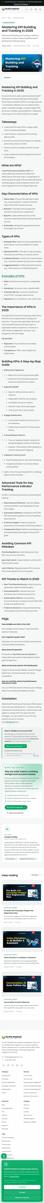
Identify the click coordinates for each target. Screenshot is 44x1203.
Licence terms (6, 1151)
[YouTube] (12, 1065)
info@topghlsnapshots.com (13, 1057)
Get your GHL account (31, 1096)
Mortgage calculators (9, 1086)
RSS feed (5, 1129)
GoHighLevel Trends (18, 18)
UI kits (4, 1093)
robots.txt (5, 1125)
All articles (35, 875)
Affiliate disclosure (8, 1158)
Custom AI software (30, 1093)
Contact (26, 1108)
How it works (28, 1075)
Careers (26, 1112)
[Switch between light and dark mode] (31, 9)
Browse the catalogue (21, 4)
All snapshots (6, 1075)
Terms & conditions (8, 1137)
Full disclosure (36, 754)
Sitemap (4, 1118)
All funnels (5, 1079)
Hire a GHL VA (28, 1079)
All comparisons (10, 859)
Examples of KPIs (13, 276)
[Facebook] (3, 1065)
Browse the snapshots (15, 807)
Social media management (32, 1082)
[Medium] (21, 1065)
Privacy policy (6, 1144)
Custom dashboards (8, 1082)
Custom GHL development (32, 1089)
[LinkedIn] (17, 1065)
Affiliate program (29, 1118)
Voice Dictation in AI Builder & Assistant (20, 958)
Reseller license (7, 1155)
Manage (22, 1192)
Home (3, 18)
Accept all (22, 1187)
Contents (7, 77)
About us (26, 1105)
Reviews (4, 1115)
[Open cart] (36, 9)
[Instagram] (8, 1065)
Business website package (32, 1086)
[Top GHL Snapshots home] (10, 9)
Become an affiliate (30, 1122)
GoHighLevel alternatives (27, 859)
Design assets (6, 1089)
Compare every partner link (13, 750)
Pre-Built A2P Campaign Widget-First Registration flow (18, 912)
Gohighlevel (10, 722)
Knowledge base (7, 1108)
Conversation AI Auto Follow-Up (16, 1002)
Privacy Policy (14, 1176)
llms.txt (4, 1122)
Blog (9, 18)
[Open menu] (40, 9)
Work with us (28, 1115)
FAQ (3, 1112)
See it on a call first (16, 813)
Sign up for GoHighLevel (14, 746)
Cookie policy (6, 1148)
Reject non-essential (22, 1197)
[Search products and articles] (26, 9)
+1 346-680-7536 (10, 1060)
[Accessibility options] (4, 1156)
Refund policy (6, 1141)
